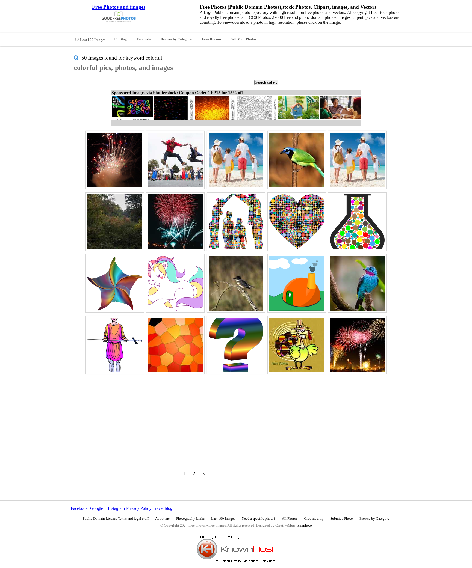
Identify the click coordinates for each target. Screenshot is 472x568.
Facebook (79, 508)
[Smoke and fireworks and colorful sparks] (114, 160)
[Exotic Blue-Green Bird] (296, 160)
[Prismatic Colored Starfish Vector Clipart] (114, 283)
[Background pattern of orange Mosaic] (175, 345)
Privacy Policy (138, 508)
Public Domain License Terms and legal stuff (116, 519)
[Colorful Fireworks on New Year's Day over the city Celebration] (357, 345)
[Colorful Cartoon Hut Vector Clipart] (296, 283)
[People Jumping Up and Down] (175, 160)
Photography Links (190, 519)
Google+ (97, 508)
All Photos (289, 519)
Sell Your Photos (243, 39)
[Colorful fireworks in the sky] (175, 221)
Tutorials (144, 39)
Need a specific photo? (258, 519)
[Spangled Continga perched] (357, 283)
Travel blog (162, 508)
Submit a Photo (341, 519)
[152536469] (236, 160)
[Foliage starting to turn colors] (114, 221)
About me (162, 519)
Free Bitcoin (211, 39)
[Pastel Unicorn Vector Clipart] (175, 283)
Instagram (116, 508)
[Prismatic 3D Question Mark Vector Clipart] (236, 345)
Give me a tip (314, 519)
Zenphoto (304, 525)
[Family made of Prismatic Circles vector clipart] (236, 221)
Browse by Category (176, 39)
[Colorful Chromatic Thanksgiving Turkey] (296, 345)
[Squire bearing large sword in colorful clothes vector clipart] (114, 345)
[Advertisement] (236, 414)
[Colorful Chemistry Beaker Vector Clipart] (357, 221)
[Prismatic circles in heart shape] (296, 221)
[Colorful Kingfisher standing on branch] (236, 283)
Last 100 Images (92, 40)
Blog (123, 39)
